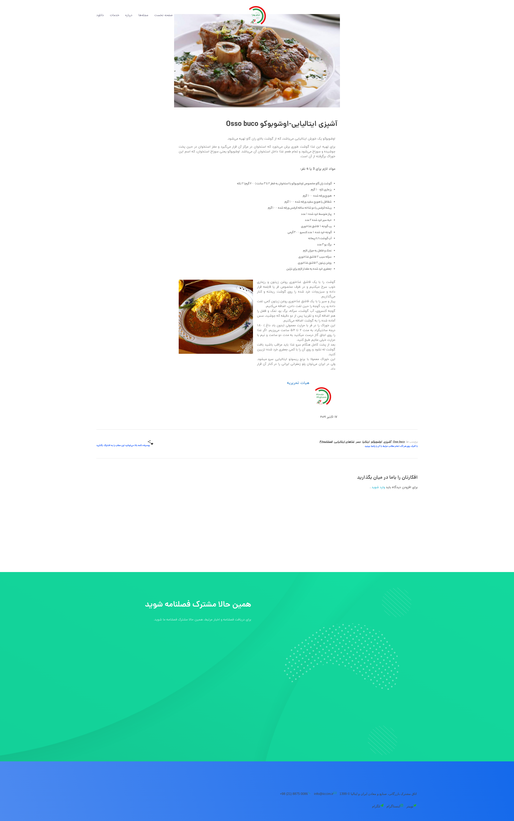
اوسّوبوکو (376, 442)
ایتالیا (365, 442)
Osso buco (399, 442)
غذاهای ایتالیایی (344, 442)
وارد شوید (378, 487)
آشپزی (387, 442)
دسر (358, 442)
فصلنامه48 (325, 442)
